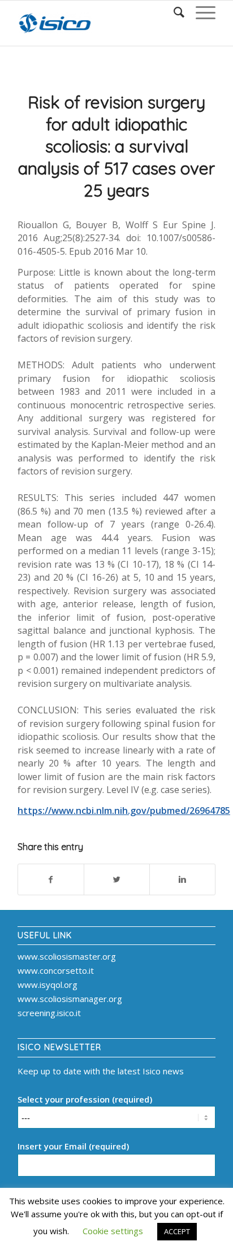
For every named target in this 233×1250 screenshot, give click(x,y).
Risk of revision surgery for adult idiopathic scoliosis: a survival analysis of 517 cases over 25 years (116, 146)
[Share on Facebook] (51, 879)
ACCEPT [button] (177, 1231)
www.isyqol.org (47, 984)
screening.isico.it (49, 1012)
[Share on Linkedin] (182, 879)
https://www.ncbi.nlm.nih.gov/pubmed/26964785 (124, 810)
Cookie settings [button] (113, 1230)
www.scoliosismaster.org (67, 956)
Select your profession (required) (85, 1099)
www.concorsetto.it (56, 970)
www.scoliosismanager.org (70, 998)
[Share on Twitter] (116, 879)
